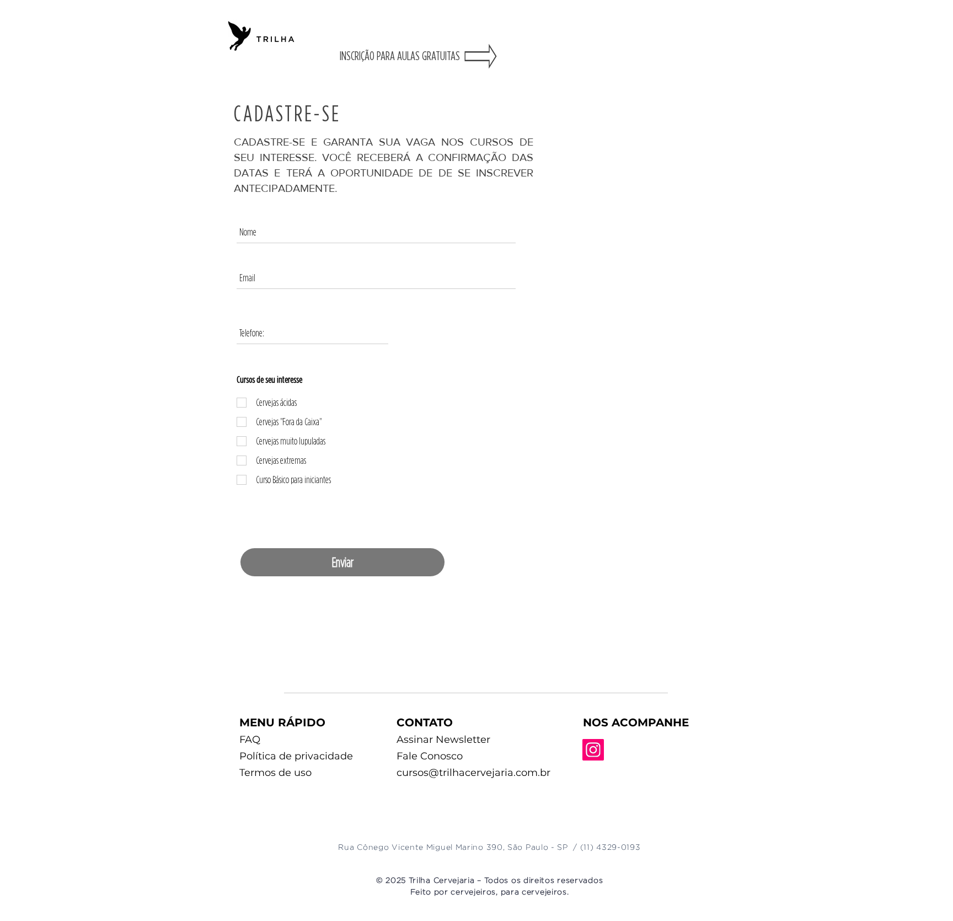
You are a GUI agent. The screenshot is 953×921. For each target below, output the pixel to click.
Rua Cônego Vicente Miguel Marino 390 (420, 847)
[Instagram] (593, 750)
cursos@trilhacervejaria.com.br (473, 773)
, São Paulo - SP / (541, 847)
